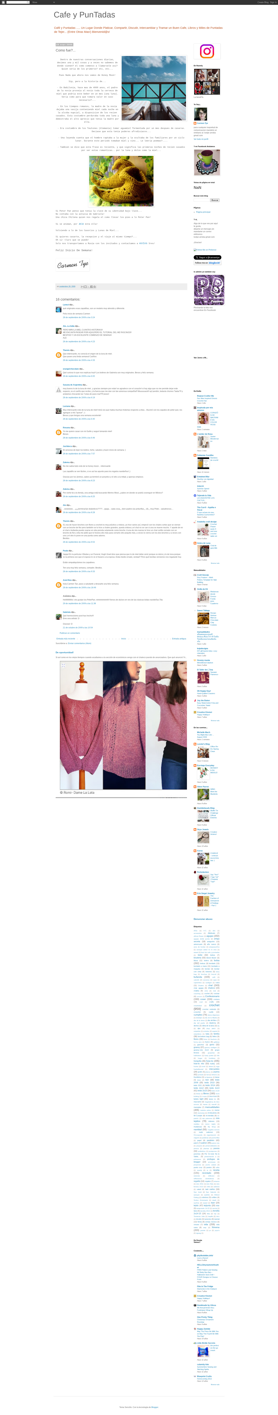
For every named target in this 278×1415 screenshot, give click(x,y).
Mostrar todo (215, 563)
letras (198, 1094)
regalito (197, 1181)
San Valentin (211, 1192)
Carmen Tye (202, 123)
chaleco (211, 988)
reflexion (211, 1176)
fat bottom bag (203, 1036)
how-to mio (199, 1063)
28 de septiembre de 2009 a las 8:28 (79, 512)
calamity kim (203, 1364)
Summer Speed (203, 489)
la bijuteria (208, 1077)
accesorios (198, 933)
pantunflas (215, 1138)
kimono (214, 1075)
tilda (208, 1214)
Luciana (66, 406)
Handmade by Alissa (206, 1305)
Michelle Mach (203, 732)
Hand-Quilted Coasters (206, 693)
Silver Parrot (203, 787)
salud (199, 1189)
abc (214, 931)
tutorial (216, 1219)
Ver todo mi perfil (201, 139)
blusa (196, 960)
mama (205, 1104)
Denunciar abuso (203, 919)
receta (216, 1170)
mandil (214, 1104)
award (196, 952)
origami (196, 1138)
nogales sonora (213, 1130)
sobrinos (205, 1197)
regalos (208, 1181)
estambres (197, 1034)
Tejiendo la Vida (204, 495)
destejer (199, 1018)
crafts (211, 1002)
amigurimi (210, 941)
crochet (214, 1005)
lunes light (198, 1099)
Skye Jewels (203, 829)
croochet (197, 1012)
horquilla (197, 1061)
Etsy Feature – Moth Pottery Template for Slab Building (207, 579)
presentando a (210, 1156)
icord (203, 1066)
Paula (65, 551)
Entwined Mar (203, 477)
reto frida (210, 1184)
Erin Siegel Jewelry (206, 893)
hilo (218, 1055)
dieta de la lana (208, 1026)
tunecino (207, 1219)
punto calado (211, 1165)
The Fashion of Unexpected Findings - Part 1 (214, 900)
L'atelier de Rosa (205, 434)
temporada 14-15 (202, 1208)
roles (208, 1187)
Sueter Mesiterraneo (214, 439)
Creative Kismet (204, 712)
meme (217, 1110)
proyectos (197, 1165)
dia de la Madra (211, 1018)
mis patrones (207, 1118)
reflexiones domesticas (204, 1178)
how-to (209, 1061)
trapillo (210, 1216)
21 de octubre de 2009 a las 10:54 (78, 627)
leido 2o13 (214, 1088)
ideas (211, 1066)
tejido (196, 1205)
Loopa (204, 1096)
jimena (207, 1072)
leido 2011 (198, 1085)
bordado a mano (200, 966)
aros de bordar (199, 947)
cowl (201, 1002)
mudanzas (198, 1127)
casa (217, 983)
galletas (216, 1042)
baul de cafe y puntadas (210, 952)
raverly (199, 1170)
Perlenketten (203, 872)
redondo (197, 1176)
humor (196, 1066)
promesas (211, 1162)
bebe (200, 955)
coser (203, 999)
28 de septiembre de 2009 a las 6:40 (79, 419)
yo (210, 1230)
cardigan (208, 983)
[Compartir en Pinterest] (94, 286)
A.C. (205, 931)
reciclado (206, 1173)
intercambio (214, 1069)
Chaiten (201, 985)
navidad (198, 1129)
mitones (211, 1121)
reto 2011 (200, 1184)
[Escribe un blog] (85, 286)
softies (214, 1197)
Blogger (154, 1407)
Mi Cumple (198, 1116)
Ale (64, 505)
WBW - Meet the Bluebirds (214, 791)
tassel (205, 1203)
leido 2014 (210, 1085)
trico (217, 1216)
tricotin (198, 1219)
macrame (197, 1102)
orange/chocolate (71, 369)
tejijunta (207, 1205)
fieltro (215, 1036)
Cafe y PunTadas (84, 14)
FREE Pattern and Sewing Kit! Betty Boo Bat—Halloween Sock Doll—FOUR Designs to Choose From (207, 1274)
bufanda (198, 977)
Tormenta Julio (199, 1216)
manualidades (203, 632)
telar (217, 1205)
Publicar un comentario (70, 633)
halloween (197, 1055)
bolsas (202, 963)
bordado (212, 963)
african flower (199, 936)
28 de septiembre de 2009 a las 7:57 (79, 454)
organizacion (211, 1135)
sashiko (207, 1195)
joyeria (216, 1072)
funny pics (198, 1042)
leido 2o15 (202, 1091)
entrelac (206, 1031)
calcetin (196, 980)
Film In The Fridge (205, 1286)
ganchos (200, 1045)
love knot (213, 1096)
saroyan (197, 1195)
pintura (196, 1148)
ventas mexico (211, 1222)
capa (215, 980)
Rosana (66, 428)
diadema (212, 1023)
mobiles (196, 1124)
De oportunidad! (65, 652)
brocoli (213, 974)
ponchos (197, 1154)
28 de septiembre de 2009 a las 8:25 (79, 496)
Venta (199, 1222)
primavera (197, 1159)
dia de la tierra (199, 1020)
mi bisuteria (212, 1113)
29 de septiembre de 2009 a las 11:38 (79, 603)
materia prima (205, 1110)
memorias (201, 1113)
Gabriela (67, 612)
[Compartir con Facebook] (91, 286)
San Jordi (198, 1192)
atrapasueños (214, 947)
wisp (204, 1227)
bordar (207, 969)
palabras (205, 1138)
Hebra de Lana (203, 543)
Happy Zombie (203, 1329)
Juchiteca (67, 446)
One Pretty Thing (204, 1317)
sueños (196, 1203)
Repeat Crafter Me (205, 396)
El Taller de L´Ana (205, 670)
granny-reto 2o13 (201, 1050)
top (215, 1214)
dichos (196, 1026)
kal (208, 1075)
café (213, 977)
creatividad (198, 1006)
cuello (211, 1012)
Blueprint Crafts (204, 1376)
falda (207, 1034)
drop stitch (211, 1028)
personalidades (211, 1146)
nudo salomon (206, 1132)
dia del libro (212, 1020)
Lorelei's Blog (203, 744)
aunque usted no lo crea (207, 950)
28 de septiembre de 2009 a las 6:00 (79, 376)
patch (196, 1143)
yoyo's (217, 1230)
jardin (200, 1072)
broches (204, 974)
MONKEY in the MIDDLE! (214, 770)
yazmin (202, 1230)
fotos (205, 1039)
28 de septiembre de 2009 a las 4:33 (79, 360)
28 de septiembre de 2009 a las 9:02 (79, 542)
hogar (200, 1058)
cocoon (199, 996)
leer (207, 1080)
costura (216, 999)
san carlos (210, 1189)
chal (210, 985)
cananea (206, 980)
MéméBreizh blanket (205, 663)
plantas (206, 1148)
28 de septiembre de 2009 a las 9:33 (79, 571)
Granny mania (203, 660)
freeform (214, 1039)
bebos (212, 955)
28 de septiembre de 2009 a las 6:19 (79, 397)
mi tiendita (210, 1116)
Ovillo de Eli (202, 589)
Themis (66, 350)
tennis (215, 1208)
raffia (217, 1167)
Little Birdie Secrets (206, 1343)
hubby (212, 1064)
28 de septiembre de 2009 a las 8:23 (79, 480)
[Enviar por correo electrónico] (82, 286)
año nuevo (211, 944)
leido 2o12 (199, 1088)
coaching (197, 993)
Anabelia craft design (207, 522)
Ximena (215, 1227)
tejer (213, 1203)
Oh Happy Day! (204, 691)
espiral (214, 1031)
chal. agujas (199, 988)
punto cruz (198, 1167)
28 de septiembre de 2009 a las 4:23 (79, 341)
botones (209, 972)
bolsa (216, 960)
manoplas (197, 1107)
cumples (198, 1014)
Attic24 (200, 486)
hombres (212, 1058)
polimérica (201, 1151)
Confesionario (212, 996)
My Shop (212, 1127)
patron (204, 1143)
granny (197, 1047)
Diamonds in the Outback (207, 1289)
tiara (195, 1211)
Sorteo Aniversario (201, 1200)
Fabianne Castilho (205, 455)
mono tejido (210, 1124)
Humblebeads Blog (205, 808)
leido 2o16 (215, 1091)
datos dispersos (213, 1015)
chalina (196, 991)
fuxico (207, 1042)
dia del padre (199, 1023)
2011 (195, 931)
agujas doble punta (202, 939)
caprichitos (198, 983)
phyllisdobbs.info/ (205, 1255)
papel (199, 1140)
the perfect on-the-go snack (214, 1348)
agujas (210, 936)
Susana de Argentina (72, 385)
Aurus (200, 851)
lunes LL (212, 1099)
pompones (213, 1151)
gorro (212, 1045)
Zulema (66, 462)
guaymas (211, 1053)
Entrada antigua (179, 639)
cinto (206, 991)
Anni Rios (67, 580)
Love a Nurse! (202, 1258)
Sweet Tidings (203, 610)
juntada (201, 1075)
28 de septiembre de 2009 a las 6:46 (79, 438)
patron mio (215, 1143)
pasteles (210, 1140)
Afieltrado (211, 933)
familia (216, 1034)
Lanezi (66, 305)
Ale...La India (68, 326)
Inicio (123, 639)
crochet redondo (209, 1009)
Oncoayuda (198, 1135)
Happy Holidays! (203, 715)
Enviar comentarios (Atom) (79, 643)
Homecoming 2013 (204, 1379)
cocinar (216, 993)
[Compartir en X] (88, 286)
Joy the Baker (203, 700)
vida (206, 1224)
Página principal (203, 212)
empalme (197, 1031)
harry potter (209, 1055)
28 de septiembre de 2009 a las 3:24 (79, 317)
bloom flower (211, 958)
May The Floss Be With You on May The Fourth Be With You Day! (208, 1333)
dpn (199, 1028)
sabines (216, 1187)
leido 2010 (209, 1082)
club (214, 991)
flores (196, 1039)
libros (206, 1093)
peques (199, 1146)
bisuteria (197, 958)
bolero (206, 960)
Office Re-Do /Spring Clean (214, 749)
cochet (207, 993)
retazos (216, 1181)
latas (199, 1080)
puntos (209, 1167)
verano (196, 1224)
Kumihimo (197, 1077)
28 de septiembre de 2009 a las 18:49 (79, 587)
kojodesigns (202, 648)
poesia (216, 1148)
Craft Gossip (203, 575)
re (207, 1170)
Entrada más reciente (65, 639)
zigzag (198, 1233)
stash (214, 1200)
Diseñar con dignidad (205, 479)
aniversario (198, 944)
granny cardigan (211, 1047)
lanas (217, 1077)
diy (218, 1026)
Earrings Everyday (205, 765)
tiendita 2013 (205, 1211)
